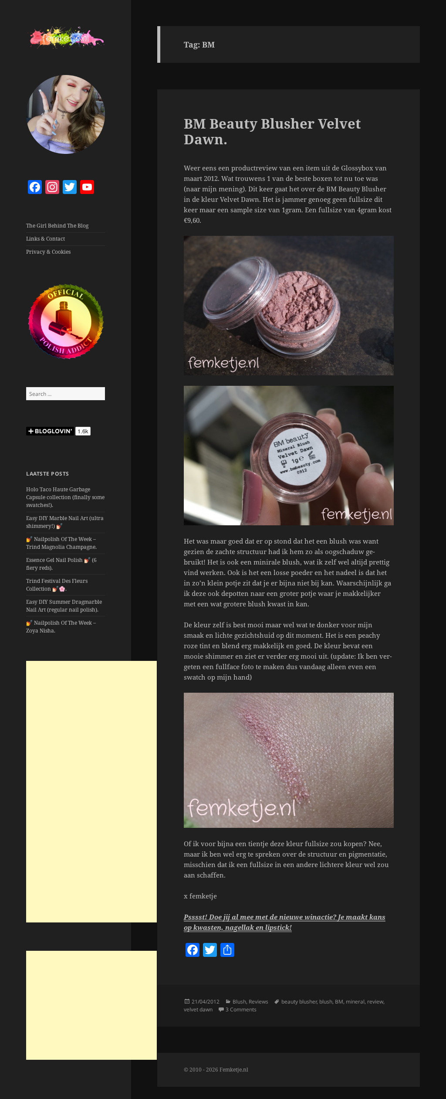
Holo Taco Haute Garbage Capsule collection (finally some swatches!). (65, 497)
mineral (355, 1001)
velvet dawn (198, 1009)
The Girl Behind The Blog (57, 225)
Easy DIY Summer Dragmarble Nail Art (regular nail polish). (64, 605)
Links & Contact (45, 238)
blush (325, 1001)
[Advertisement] (91, 791)
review (375, 1001)
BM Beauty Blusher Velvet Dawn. (272, 131)
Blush (239, 1001)
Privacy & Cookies (48, 251)
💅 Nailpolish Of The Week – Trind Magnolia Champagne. (61, 543)
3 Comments (241, 1009)
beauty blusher (299, 1001)
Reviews (258, 1001)
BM (339, 1001)
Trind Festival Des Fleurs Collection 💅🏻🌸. (57, 584)
